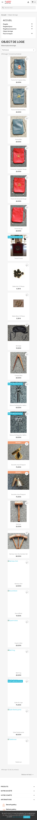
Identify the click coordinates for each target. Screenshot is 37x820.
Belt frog (18, 673)
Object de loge (8, 31)
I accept (26, 817)
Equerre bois (18, 643)
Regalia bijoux (7, 26)
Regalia (5, 24)
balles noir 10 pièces (18, 286)
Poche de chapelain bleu (18, 80)
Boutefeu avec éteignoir (18, 465)
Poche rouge (18, 228)
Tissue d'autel (18, 258)
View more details (18, 817)
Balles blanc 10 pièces (18, 316)
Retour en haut (28, 775)
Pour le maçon (7, 34)
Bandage (18, 346)
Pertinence (18, 50)
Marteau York (18, 583)
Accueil (7, 20)
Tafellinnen (18, 762)
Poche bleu (18, 139)
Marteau (18, 524)
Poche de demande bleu (18, 110)
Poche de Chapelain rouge (18, 169)
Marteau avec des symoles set (18, 554)
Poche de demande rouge (18, 199)
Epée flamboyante (18, 732)
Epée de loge (18, 702)
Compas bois (18, 375)
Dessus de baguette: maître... (18, 405)
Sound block (18, 613)
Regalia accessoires (9, 29)
